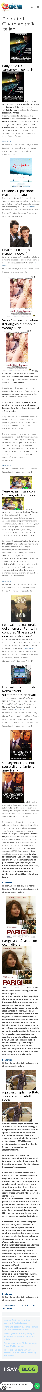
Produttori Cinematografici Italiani (22, 151)
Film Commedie (11, 468)
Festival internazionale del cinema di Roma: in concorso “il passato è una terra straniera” (19, 630)
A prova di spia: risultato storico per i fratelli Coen (20, 1096)
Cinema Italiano (11, 268)
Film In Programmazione (25, 587)
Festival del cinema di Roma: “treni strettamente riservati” (19, 691)
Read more (6, 141)
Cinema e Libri (23, 144)
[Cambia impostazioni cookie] (4, 1388)
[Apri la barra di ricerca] (32, 7)
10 (34, 1305)
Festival (30, 654)
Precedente (8, 1305)
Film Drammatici (8, 587)
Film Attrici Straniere (28, 584)
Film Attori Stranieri (25, 209)
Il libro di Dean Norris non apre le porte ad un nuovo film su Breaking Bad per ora (20, 1353)
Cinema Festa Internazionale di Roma (17, 716)
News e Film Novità (28, 148)
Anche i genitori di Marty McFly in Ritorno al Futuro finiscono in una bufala (19, 1336)
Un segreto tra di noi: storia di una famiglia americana (18, 766)
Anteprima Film (11, 144)
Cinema (21, 651)
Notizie (5, 151)
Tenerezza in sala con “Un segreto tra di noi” (19, 493)
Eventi (23, 654)
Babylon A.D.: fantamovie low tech (17, 68)
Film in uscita (14, 148)
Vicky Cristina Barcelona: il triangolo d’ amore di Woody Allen (20, 324)
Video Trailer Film (9, 154)
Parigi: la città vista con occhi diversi (19, 942)
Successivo (9, 1308)
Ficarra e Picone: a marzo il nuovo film (16, 251)
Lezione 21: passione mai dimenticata (18, 193)
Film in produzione (25, 268)
